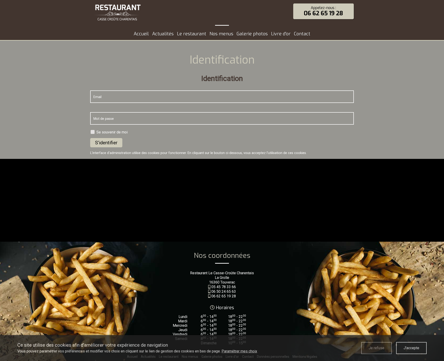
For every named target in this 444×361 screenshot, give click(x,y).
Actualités (163, 34)
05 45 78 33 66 (223, 287)
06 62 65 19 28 (223, 296)
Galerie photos (252, 34)
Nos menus (221, 34)
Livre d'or (281, 34)
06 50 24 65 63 (223, 291)
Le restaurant (191, 34)
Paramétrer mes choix (239, 351)
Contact (302, 34)
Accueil (141, 34)
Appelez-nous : (323, 11)
